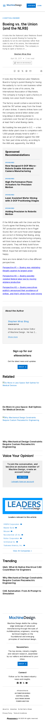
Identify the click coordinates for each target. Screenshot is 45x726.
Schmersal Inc (9, 542)
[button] (4, 5)
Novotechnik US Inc (11, 535)
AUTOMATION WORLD (22, 693)
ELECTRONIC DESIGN (22, 698)
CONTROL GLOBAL (22, 696)
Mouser (6, 531)
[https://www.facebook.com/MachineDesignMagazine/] (18, 683)
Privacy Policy (7, 713)
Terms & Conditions (20, 713)
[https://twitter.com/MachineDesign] (23, 683)
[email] (30, 71)
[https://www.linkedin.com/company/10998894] (21, 683)
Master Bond (8, 528)
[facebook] (15, 71)
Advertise (13, 709)
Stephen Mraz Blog (22, 54)
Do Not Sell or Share (25, 709)
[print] (41, 71)
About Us (6, 709)
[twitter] (22, 71)
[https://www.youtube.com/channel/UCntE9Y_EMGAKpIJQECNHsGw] (26, 683)
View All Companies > (22, 551)
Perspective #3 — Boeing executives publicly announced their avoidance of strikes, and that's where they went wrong (22, 290)
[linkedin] (18, 71)
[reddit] (26, 71)
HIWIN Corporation (11, 524)
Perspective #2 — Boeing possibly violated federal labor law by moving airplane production (19, 279)
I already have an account (22, 481)
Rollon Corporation (11, 538)
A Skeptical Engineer (11, 18)
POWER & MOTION (22, 701)
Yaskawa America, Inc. (12, 545)
